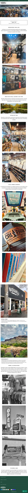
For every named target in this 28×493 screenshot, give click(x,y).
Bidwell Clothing (3, 479)
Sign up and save (3, 484)
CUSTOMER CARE (3, 477)
